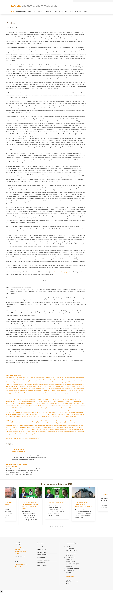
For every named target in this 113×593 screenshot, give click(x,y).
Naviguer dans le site (88, 1)
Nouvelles (78, 11)
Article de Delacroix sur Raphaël (16, 464)
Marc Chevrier (41, 557)
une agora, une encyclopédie (39, 5)
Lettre (85, 11)
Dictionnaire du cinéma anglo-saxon (72, 566)
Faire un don (99, 1)
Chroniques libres (42, 565)
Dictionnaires (69, 11)
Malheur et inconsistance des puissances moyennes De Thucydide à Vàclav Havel (16, 505)
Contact (78, 1)
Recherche (108, 1)
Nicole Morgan (41, 563)
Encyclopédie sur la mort (71, 551)
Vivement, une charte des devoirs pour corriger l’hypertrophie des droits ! (95, 493)
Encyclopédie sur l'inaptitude (70, 558)
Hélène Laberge (41, 549)
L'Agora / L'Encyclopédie (70, 547)
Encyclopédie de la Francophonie (71, 554)
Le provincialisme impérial (43, 502)
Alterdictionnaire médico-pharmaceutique (72, 562)
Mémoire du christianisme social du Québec (72, 582)
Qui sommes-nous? (20, 11)
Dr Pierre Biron (41, 552)
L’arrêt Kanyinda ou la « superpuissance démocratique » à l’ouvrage (69, 504)
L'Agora (16, 5)
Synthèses (49, 11)
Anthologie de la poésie (72, 568)
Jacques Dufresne (42, 547)
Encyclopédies (59, 11)
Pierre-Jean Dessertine (43, 560)
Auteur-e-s (40, 11)
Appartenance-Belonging (70, 571)
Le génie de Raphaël (18, 449)
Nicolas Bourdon (42, 555)
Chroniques (31, 11)
